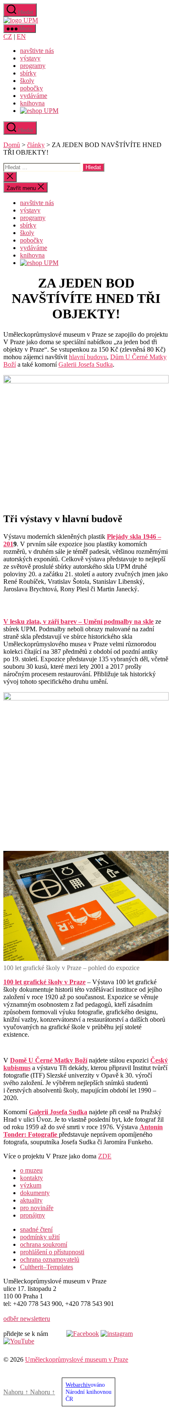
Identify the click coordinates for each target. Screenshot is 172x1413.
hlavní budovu (88, 356)
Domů (11, 144)
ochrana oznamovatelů (49, 1259)
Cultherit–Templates (46, 1266)
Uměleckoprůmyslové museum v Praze (76, 1359)
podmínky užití (40, 1236)
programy (33, 65)
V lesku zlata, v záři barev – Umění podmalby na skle (78, 621)
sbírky (28, 73)
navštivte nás (37, 50)
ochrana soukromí (43, 1244)
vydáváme (33, 95)
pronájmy (32, 1215)
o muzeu (31, 1170)
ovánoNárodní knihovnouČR (88, 1391)
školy (27, 80)
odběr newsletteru (26, 1318)
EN (21, 36)
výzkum (30, 1185)
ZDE (104, 1156)
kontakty (31, 1177)
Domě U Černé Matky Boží (48, 1060)
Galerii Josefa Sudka (85, 364)
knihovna (32, 103)
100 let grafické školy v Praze (44, 981)
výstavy (30, 58)
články (36, 144)
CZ (7, 36)
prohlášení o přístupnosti (52, 1251)
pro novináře (36, 1207)
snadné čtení (36, 1229)
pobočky (31, 88)
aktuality (31, 1200)
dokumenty (35, 1192)
